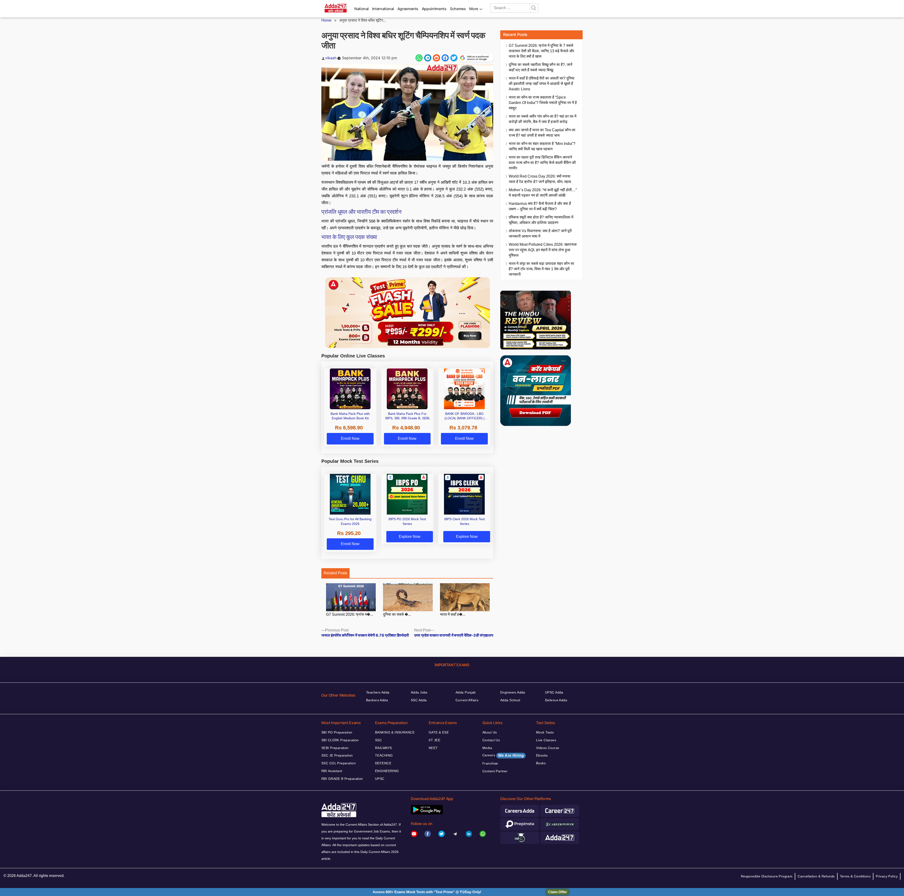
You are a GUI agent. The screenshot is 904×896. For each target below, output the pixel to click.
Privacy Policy (887, 876)
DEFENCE (383, 763)
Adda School (510, 700)
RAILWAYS (383, 748)
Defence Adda (556, 700)
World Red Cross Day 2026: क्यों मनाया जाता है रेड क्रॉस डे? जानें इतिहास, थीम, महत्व (540, 179)
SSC (378, 740)
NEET (433, 748)
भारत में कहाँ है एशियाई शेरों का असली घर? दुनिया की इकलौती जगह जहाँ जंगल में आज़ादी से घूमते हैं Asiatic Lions (541, 83)
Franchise (490, 763)
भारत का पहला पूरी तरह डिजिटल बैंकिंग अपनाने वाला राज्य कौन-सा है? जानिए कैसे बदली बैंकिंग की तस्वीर (542, 162)
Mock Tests (545, 732)
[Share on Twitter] (453, 57)
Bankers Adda (377, 700)
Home (326, 20)
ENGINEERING (387, 771)
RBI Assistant (331, 771)
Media (487, 748)
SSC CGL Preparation (338, 763)
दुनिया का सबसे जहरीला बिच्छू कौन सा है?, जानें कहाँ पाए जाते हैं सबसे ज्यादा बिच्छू (540, 67)
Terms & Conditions (855, 876)
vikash (330, 58)
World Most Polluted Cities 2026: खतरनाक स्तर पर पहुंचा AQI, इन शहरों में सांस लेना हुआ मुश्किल (543, 249)
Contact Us (491, 740)
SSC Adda (419, 700)
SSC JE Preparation (337, 755)
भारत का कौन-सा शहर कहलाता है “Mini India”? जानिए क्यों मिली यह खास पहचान (542, 146)
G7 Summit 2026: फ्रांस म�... (349, 614)
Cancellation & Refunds (816, 876)
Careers (503, 755)
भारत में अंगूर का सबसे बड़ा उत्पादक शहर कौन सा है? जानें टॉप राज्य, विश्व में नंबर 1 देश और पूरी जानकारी (541, 269)
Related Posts (335, 573)
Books (541, 763)
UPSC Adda (554, 692)
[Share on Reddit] (436, 57)
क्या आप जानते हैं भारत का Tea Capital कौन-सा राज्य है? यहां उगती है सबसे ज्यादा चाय (542, 132)
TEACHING (384, 755)
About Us (489, 732)
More (473, 8)
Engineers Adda (512, 692)
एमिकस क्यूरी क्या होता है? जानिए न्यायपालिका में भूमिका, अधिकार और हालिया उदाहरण (541, 220)
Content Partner (495, 771)
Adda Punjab (466, 692)
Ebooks (542, 755)
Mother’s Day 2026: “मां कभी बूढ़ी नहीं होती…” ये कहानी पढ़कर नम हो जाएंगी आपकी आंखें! (543, 192)
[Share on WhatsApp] (419, 57)
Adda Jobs (419, 692)
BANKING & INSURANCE (395, 732)
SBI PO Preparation (336, 732)
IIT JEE (434, 740)
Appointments (434, 8)
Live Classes (546, 740)
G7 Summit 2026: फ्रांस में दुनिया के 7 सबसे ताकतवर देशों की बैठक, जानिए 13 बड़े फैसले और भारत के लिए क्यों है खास (541, 51)
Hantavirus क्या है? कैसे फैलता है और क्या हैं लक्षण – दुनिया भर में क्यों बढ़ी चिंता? (540, 206)
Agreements (407, 8)
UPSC (379, 779)
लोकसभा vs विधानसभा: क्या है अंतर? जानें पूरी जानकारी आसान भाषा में (540, 233)
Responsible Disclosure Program (767, 876)
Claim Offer (557, 892)
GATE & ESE (439, 732)
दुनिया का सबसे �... (397, 614)
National (361, 8)
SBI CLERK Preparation (340, 740)
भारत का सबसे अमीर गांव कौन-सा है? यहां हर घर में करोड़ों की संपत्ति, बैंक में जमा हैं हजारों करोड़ (542, 119)
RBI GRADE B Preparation (342, 779)
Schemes (458, 8)
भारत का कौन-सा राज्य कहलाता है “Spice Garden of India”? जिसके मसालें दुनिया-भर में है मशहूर (543, 102)
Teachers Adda (377, 692)
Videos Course (547, 748)
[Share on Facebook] (445, 57)
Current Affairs (467, 700)
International (383, 8)
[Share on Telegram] (427, 57)
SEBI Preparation (335, 748)
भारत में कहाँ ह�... (452, 614)
